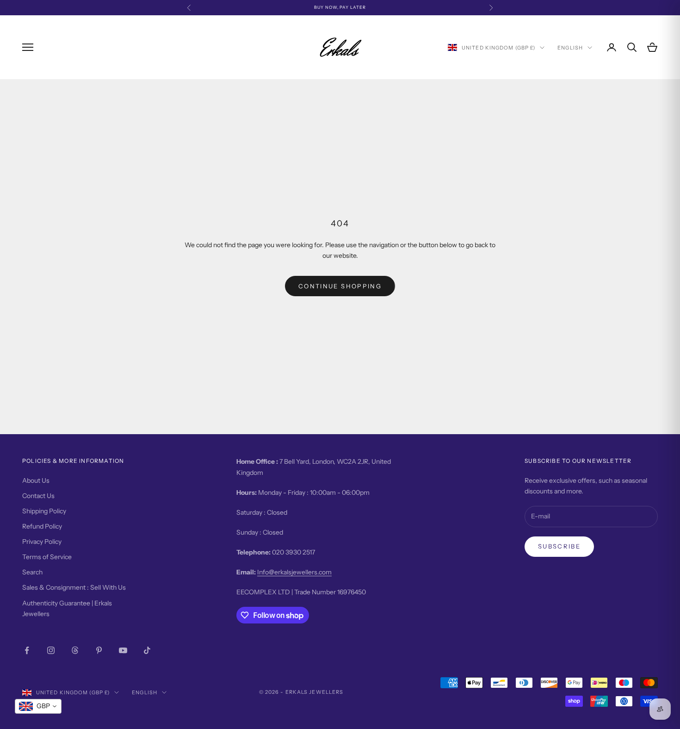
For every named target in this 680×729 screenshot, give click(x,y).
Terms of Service (47, 557)
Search (32, 572)
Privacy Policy (42, 541)
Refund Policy (42, 526)
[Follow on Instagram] (51, 650)
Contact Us (38, 496)
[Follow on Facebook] (26, 650)
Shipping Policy (44, 511)
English (570, 47)
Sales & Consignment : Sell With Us (74, 587)
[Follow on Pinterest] (99, 650)
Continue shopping (340, 286)
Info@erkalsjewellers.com (294, 572)
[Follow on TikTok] (147, 650)
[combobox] (38, 706)
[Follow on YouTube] (123, 650)
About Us (35, 480)
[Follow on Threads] (75, 650)
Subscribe (559, 546)
